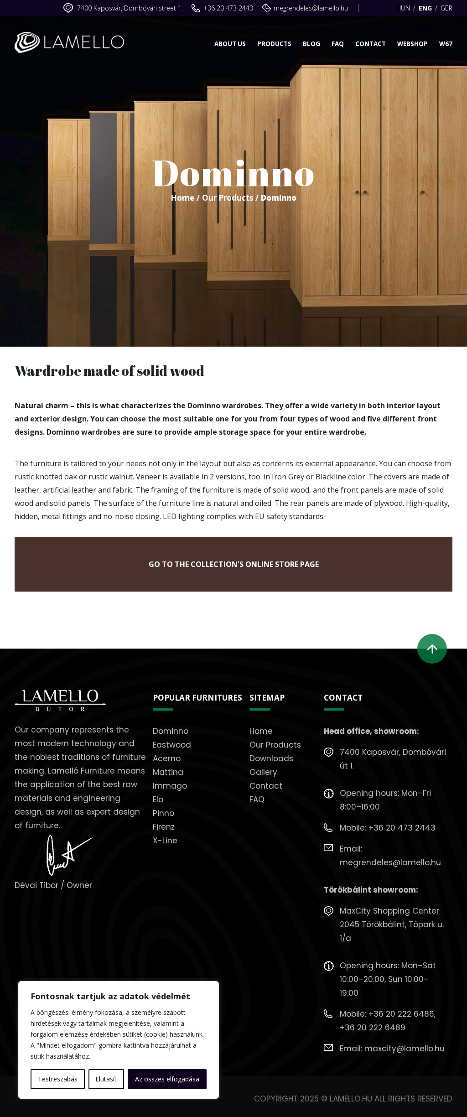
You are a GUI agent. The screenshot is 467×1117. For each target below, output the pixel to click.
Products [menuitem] (274, 44)
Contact (265, 785)
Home (182, 197)
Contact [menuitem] (370, 44)
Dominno (170, 731)
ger (446, 8)
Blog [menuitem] (311, 44)
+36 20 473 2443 (228, 8)
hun (403, 8)
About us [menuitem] (230, 44)
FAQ (257, 799)
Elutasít (106, 1079)
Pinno (163, 813)
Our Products (227, 197)
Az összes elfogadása (167, 1079)
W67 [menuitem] (445, 44)
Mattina (168, 772)
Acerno (167, 758)
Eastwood (172, 744)
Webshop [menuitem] (412, 44)
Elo (158, 799)
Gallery (263, 772)
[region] (118, 1040)
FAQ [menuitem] (338, 44)
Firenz (164, 826)
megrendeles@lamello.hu (311, 8)
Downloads (271, 758)
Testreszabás (58, 1079)
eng (425, 8)
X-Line (165, 840)
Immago (170, 785)
